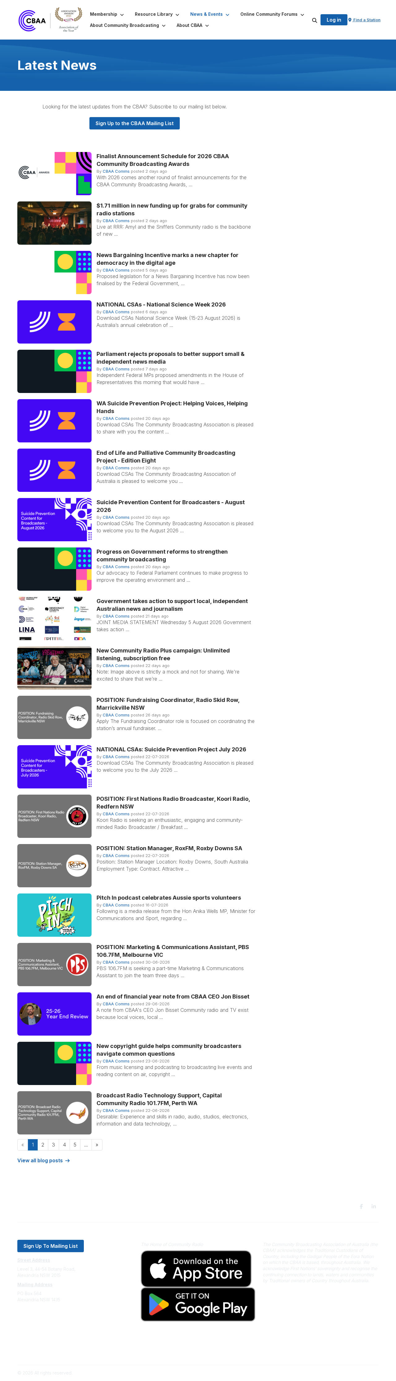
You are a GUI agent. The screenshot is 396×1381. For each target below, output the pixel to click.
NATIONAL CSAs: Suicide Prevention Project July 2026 (171, 749)
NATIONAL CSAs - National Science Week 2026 (161, 304)
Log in (334, 20)
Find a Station (366, 19)
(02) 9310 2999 (32, 1318)
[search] (307, 20)
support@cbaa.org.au (39, 1324)
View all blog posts (40, 1160)
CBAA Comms (116, 171)
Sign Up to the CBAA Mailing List (135, 123)
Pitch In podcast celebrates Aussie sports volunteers (169, 897)
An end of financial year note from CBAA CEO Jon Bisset (173, 996)
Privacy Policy (31, 1342)
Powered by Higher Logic (352, 1372)
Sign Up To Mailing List (51, 1246)
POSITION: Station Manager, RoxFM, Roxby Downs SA (169, 848)
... (86, 1145)
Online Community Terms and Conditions (58, 1352)
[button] (107, 14)
